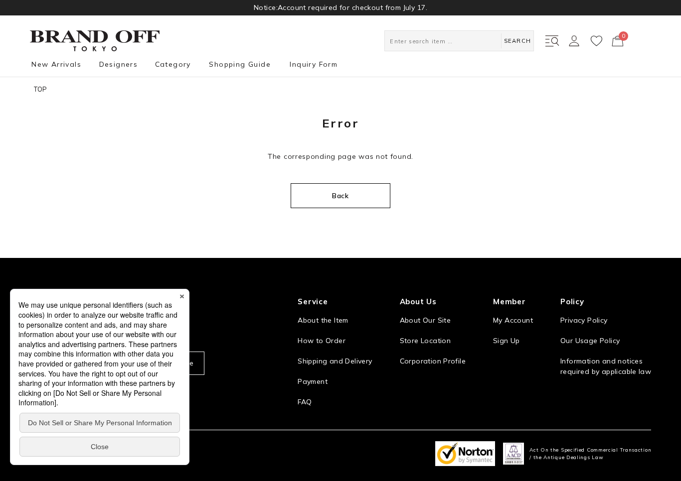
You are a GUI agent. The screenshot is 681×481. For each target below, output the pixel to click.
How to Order (321, 340)
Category (173, 64)
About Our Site (425, 320)
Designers (118, 64)
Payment (313, 381)
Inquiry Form (314, 64)
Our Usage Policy (590, 340)
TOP (40, 89)
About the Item (323, 320)
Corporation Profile (433, 361)
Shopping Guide (240, 64)
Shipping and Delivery (335, 361)
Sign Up (506, 340)
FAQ (305, 401)
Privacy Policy (583, 320)
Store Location (425, 340)
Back (340, 195)
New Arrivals (56, 64)
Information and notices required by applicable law (605, 366)
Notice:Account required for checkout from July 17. (340, 7)
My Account (513, 320)
